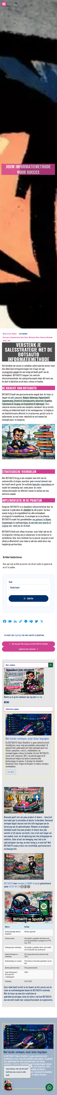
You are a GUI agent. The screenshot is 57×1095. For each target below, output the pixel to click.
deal (22, 337)
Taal (10, 581)
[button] (8, 1085)
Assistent (8, 333)
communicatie (15, 337)
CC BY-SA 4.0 (14, 886)
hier (38, 697)
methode (49, 337)
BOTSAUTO (8, 883)
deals (26, 337)
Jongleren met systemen (27, 649)
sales (4, 340)
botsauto (6, 337)
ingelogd (17, 635)
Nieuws (14, 333)
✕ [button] (30, 1066)
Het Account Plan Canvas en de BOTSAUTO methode (29, 643)
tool (8, 340)
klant (38, 337)
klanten (43, 337)
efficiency (32, 337)
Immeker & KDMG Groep (28, 883)
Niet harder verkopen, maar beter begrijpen (27, 738)
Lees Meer (10, 772)
